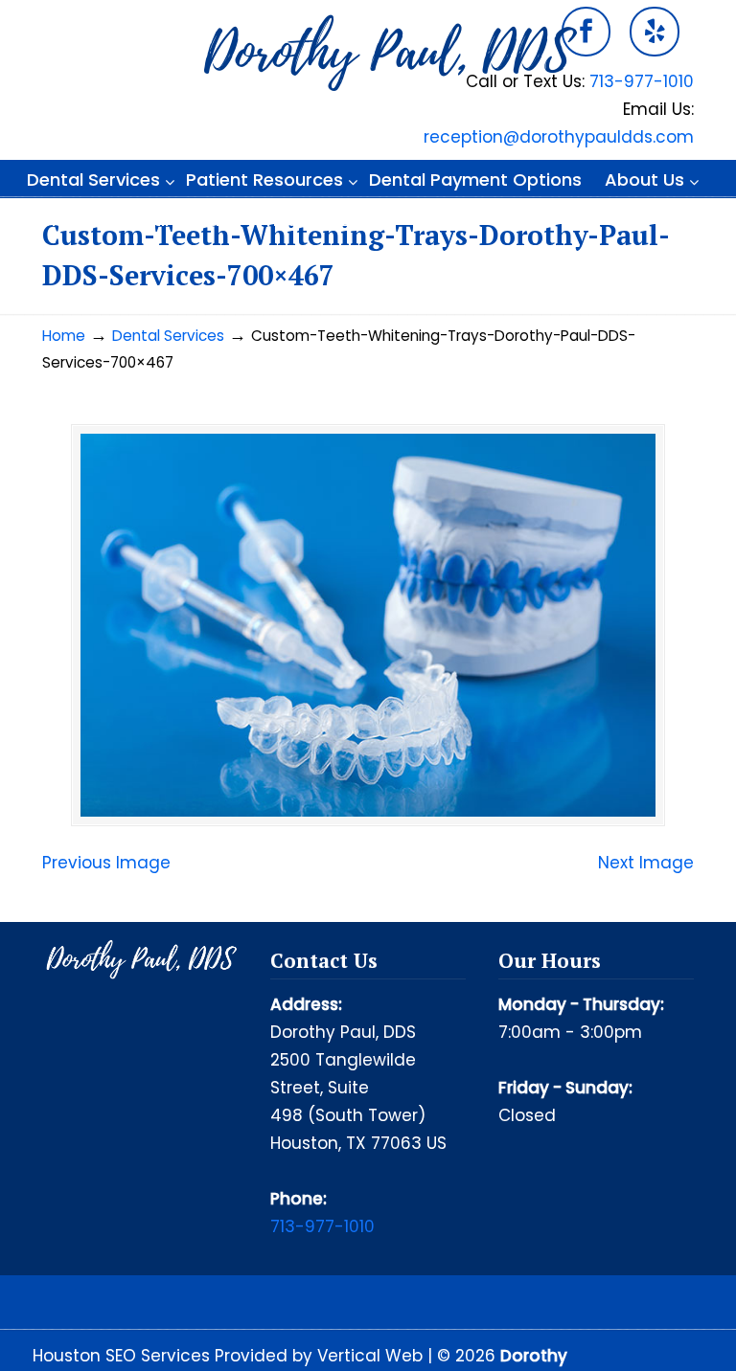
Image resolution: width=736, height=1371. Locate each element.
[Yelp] (654, 31)
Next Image (646, 862)
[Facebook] (586, 31)
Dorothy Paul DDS (387, 53)
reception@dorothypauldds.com (559, 136)
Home (63, 336)
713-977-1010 (641, 81)
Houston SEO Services (124, 1355)
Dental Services (168, 336)
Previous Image (106, 862)
